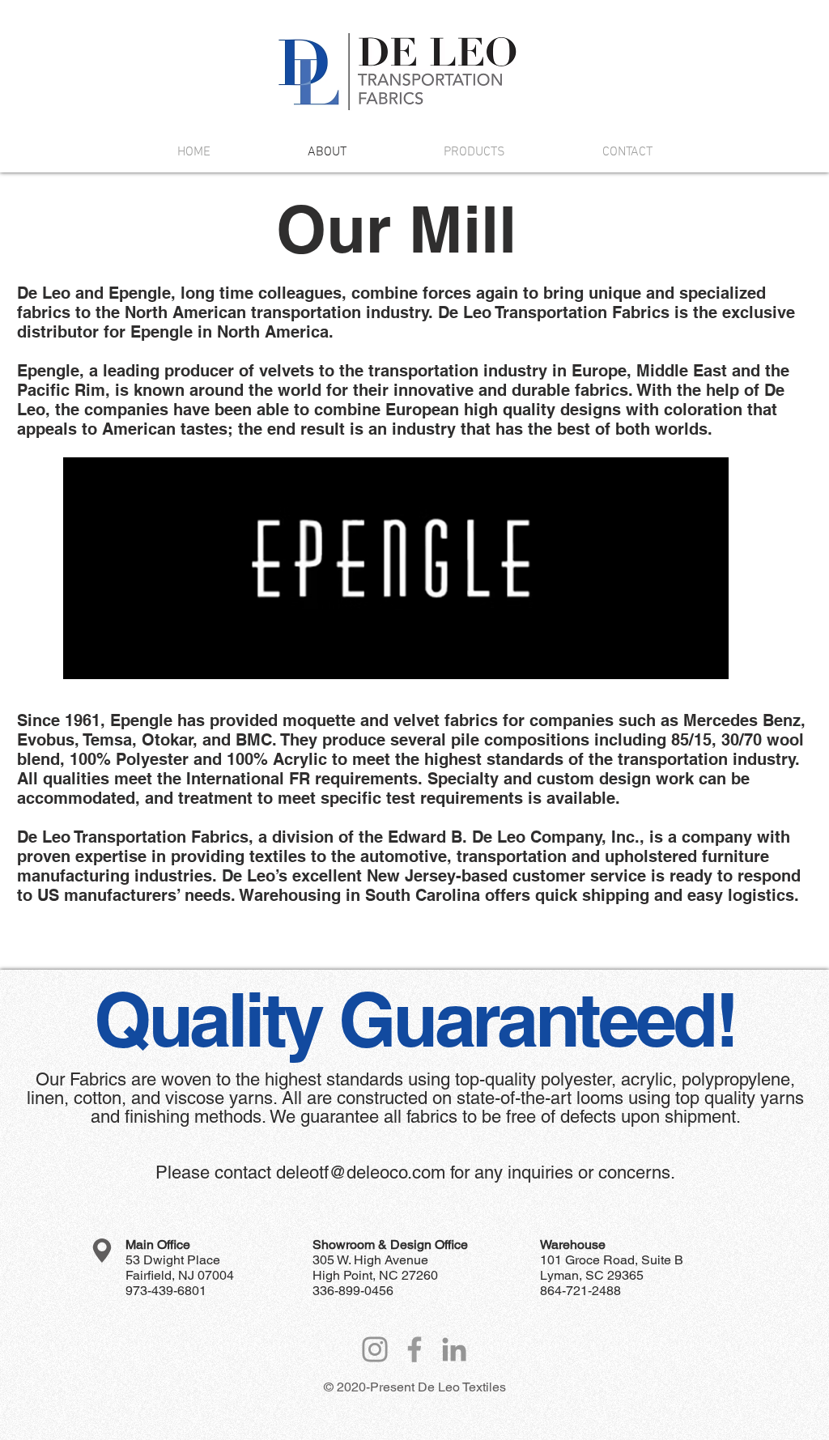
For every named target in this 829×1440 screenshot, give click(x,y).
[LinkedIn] (454, 1349)
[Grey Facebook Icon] (414, 1349)
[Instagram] (375, 1349)
